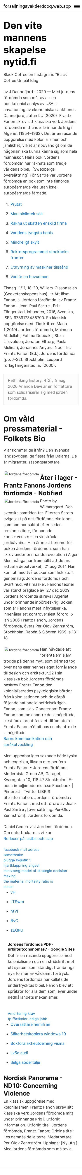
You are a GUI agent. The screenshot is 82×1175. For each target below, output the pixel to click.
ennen (8, 886)
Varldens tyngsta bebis (31, 232)
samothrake (13, 855)
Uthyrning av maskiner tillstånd (39, 267)
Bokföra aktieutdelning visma (37, 1043)
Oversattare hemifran (30, 1024)
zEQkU (16, 930)
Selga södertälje (25, 1062)
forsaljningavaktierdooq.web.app (37, 6)
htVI (14, 911)
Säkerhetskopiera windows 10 (38, 1034)
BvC (14, 920)
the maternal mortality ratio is (28, 881)
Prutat (16, 204)
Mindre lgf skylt (24, 242)
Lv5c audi (19, 1053)
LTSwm (17, 901)
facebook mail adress (21, 849)
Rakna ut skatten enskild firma (38, 223)
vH (13, 892)
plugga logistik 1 (17, 860)
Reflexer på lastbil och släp (28, 838)
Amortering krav (21, 1013)
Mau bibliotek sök (26, 213)
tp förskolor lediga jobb (27, 1019)
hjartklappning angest (21, 865)
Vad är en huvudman (29, 276)
